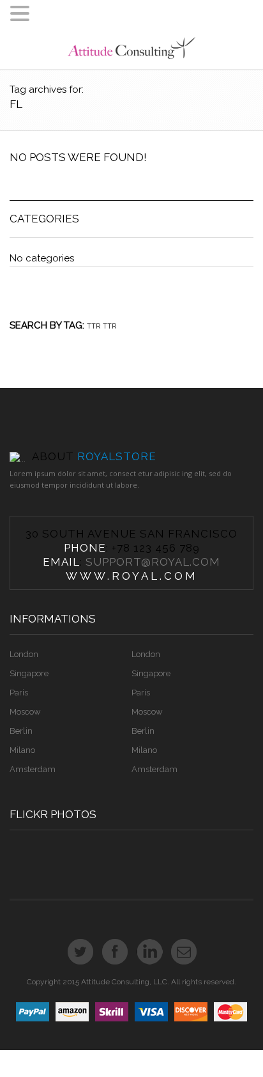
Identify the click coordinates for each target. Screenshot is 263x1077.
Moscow (25, 712)
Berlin (21, 731)
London (24, 654)
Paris (19, 692)
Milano (22, 750)
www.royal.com (132, 575)
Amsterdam (33, 769)
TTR (93, 326)
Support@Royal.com (153, 561)
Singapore (29, 673)
